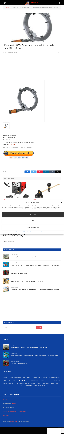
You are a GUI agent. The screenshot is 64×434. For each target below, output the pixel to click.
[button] (61, 202)
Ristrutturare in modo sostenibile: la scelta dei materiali (27, 281)
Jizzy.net (13, 403)
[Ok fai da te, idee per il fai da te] (32, 3)
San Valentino (37, 385)
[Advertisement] (32, 68)
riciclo (21, 385)
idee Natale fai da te (8, 383)
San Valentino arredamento (49, 385)
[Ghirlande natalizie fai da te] (6, 272)
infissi (16, 383)
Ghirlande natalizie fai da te (19, 273)
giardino (42, 380)
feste (28, 380)
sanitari (5, 388)
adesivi (5, 377)
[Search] (59, 3)
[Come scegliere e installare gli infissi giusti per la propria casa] (6, 256)
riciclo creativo (28, 385)
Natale (52, 383)
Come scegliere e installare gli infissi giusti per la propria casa (29, 257)
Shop (59, 52)
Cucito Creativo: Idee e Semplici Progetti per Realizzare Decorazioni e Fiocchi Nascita (35, 265)
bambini (29, 377)
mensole (39, 383)
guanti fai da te (49, 380)
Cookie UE (6, 415)
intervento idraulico (24, 383)
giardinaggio (34, 380)
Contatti (5, 400)
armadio (11, 377)
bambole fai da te (37, 377)
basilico (45, 377)
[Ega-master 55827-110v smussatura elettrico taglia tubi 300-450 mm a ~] (32, 27)
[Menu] (5, 3)
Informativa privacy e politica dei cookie (14, 411)
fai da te (21, 380)
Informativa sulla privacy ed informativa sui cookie (35, 231)
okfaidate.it (13, 421)
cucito (14, 380)
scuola (16, 388)
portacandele (15, 385)
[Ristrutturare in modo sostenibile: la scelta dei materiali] (6, 281)
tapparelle (22, 388)
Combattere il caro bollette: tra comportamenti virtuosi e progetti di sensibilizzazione (35, 289)
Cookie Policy (19, 231)
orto (57, 383)
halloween (57, 380)
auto (24, 377)
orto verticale (7, 385)
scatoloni (11, 388)
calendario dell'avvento (54, 377)
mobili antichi (46, 383)
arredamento (17, 377)
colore (9, 380)
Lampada (33, 383)
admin (5, 52)
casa (5, 380)
